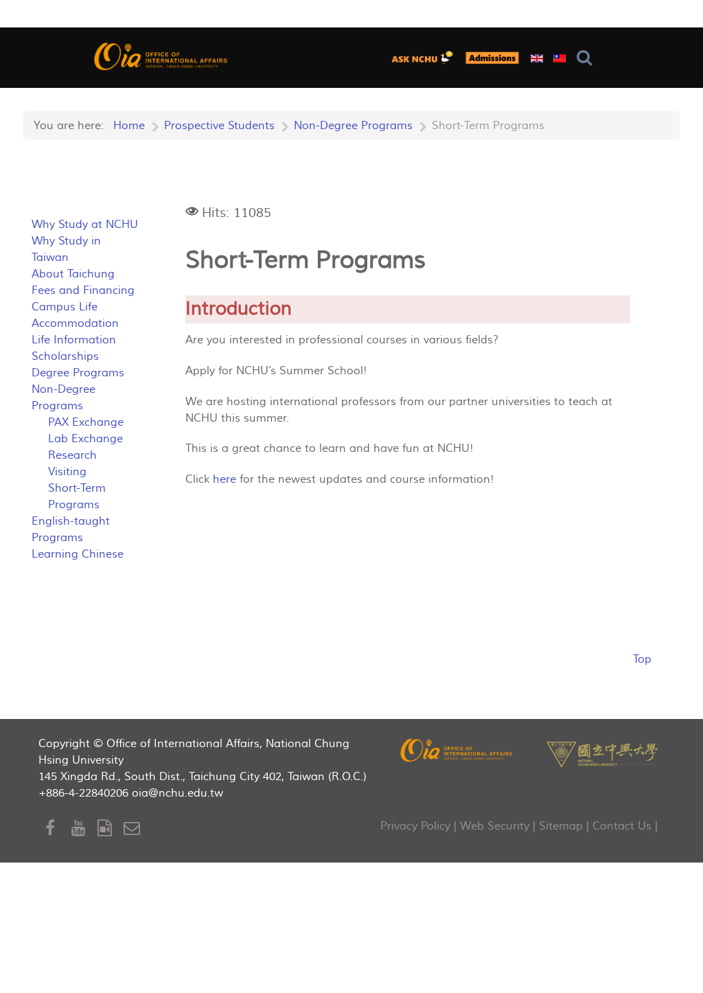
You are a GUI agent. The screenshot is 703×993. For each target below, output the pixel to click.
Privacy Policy (415, 826)
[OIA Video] (110, 828)
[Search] (587, 58)
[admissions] (492, 57)
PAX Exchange (86, 422)
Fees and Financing (83, 290)
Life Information (74, 340)
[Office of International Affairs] (161, 56)
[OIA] (457, 749)
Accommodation (75, 323)
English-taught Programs (71, 529)
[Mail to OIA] (134, 828)
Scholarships (65, 356)
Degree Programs (78, 373)
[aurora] (425, 57)
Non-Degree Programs (63, 398)
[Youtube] (84, 828)
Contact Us (622, 826)
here (224, 479)
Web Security (494, 826)
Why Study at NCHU (85, 224)
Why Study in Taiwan (66, 249)
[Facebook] (58, 828)
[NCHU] (602, 753)
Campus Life (64, 307)
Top (642, 659)
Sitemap (561, 826)
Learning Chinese (78, 554)
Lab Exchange (85, 439)
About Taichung (73, 274)
